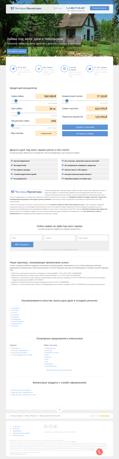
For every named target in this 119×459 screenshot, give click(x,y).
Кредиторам (17, 431)
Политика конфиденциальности (18, 454)
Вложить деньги (18, 435)
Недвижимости (50, 348)
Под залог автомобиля (19, 353)
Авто (47, 359)
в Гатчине (15, 326)
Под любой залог (51, 366)
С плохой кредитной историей (22, 355)
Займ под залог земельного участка (24, 395)
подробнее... (74, 441)
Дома (47, 355)
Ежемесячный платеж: (72, 96)
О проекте (16, 426)
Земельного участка (52, 353)
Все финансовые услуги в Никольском (59, 370)
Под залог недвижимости (20, 350)
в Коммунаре (16, 319)
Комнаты (48, 357)
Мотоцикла (49, 364)
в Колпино (15, 310)
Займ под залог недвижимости (22, 392)
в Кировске (15, 317)
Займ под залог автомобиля (21, 390)
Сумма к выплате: (70, 108)
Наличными (16, 348)
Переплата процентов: (72, 116)
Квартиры (48, 350)
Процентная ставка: (20, 120)
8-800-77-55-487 (77, 8)
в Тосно (14, 313)
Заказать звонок (100, 8)
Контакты (16, 429)
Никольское (58, 8)
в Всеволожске (17, 324)
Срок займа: (16, 108)
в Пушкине (15, 315)
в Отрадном (16, 308)
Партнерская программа (21, 433)
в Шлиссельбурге (17, 321)
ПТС (46, 362)
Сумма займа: (17, 96)
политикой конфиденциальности (69, 249)
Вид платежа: (17, 133)
